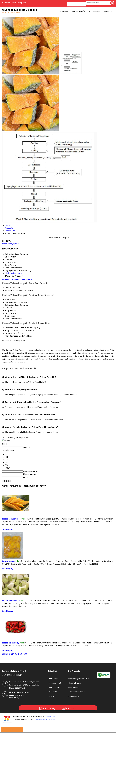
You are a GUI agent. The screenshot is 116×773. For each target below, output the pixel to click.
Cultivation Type (12, 305)
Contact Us (107, 11)
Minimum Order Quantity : (50, 519)
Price (7, 287)
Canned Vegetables (77, 692)
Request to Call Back (11, 279)
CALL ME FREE (21, 654)
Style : (92, 564)
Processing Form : (48, 524)
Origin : (21, 521)
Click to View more (13, 273)
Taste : (46, 521)
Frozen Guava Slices (11, 600)
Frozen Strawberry (10, 643)
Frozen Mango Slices (11, 519)
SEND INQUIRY (8, 654)
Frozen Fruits (74, 687)
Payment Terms (12, 327)
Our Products (94, 11)
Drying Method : (22, 524)
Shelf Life (9, 318)
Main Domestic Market (15, 336)
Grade (8, 307)
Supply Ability (11, 330)
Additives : (98, 521)
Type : (33, 521)
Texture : (74, 603)
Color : (86, 521)
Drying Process (11, 302)
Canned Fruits (74, 696)
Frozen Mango (8, 561)
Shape (8, 310)
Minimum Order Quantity (16, 290)
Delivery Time (11, 333)
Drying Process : (65, 521)
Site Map (52, 696)
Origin (7, 316)
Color (7, 313)
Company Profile (78, 11)
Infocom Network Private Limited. (45, 720)
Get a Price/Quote (10, 243)
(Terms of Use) (50, 716)
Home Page (63, 11)
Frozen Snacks (75, 683)
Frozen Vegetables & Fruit (79, 678)
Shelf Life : (94, 519)
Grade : (80, 519)
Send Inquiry (26, 279)
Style (7, 299)
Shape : (69, 519)
